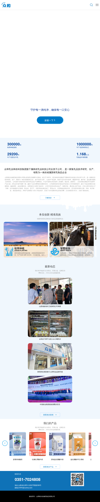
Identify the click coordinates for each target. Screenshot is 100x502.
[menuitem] (5, 5)
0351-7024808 (27, 479)
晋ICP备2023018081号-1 (63, 496)
